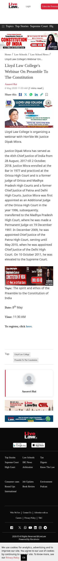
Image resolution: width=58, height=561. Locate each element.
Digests (43, 462)
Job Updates (28, 482)
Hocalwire (34, 539)
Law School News (39, 54)
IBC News (27, 462)
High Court (10, 467)
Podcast (43, 486)
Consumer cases (12, 482)
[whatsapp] (30, 94)
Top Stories (22, 26)
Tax (42, 457)
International (10, 491)
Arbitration (28, 467)
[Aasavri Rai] (29, 379)
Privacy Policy (13, 557)
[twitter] (25, 94)
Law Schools (20, 54)
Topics (10, 26)
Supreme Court (39, 26)
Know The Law (47, 467)
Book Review (29, 486)
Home (8, 54)
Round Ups (10, 486)
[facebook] (20, 94)
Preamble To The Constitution (26, 360)
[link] (41, 94)
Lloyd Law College (22, 354)
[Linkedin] (36, 94)
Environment (46, 482)
